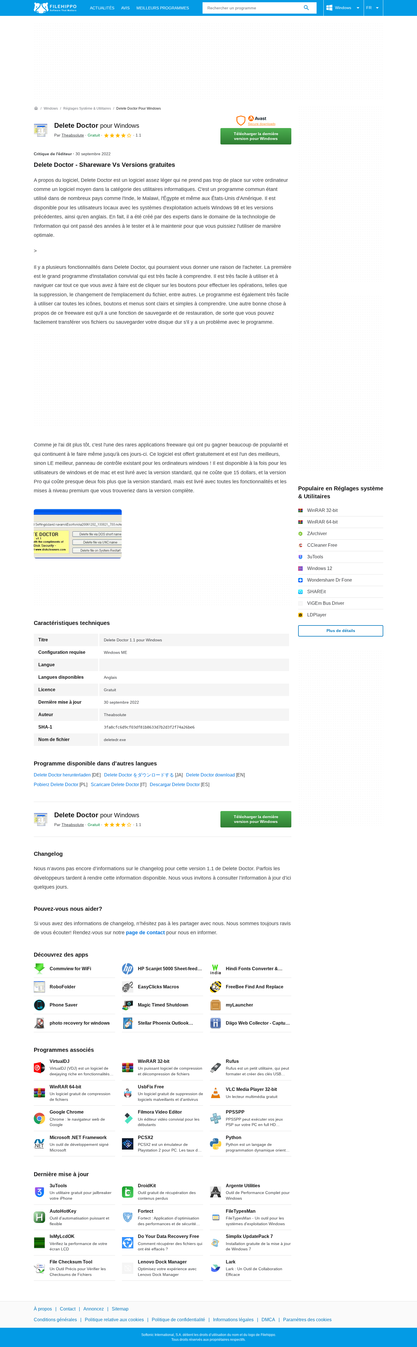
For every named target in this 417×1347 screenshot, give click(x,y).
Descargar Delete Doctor (175, 784)
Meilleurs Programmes (162, 8)
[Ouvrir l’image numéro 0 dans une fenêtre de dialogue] (78, 533)
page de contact (145, 932)
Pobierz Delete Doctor (56, 784)
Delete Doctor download (210, 775)
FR (369, 7)
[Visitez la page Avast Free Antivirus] (255, 121)
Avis (125, 8)
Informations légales (233, 1319)
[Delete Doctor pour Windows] (40, 130)
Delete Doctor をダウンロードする (139, 775)
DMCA (268, 1319)
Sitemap (120, 1308)
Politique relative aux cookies (114, 1319)
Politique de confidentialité (178, 1319)
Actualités (102, 8)
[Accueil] (36, 108)
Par (69, 135)
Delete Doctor (96, 125)
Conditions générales (55, 1319)
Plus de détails (341, 630)
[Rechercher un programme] (306, 8)
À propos (43, 1308)
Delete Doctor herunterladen (62, 775)
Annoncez (93, 1308)
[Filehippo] (55, 8)
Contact (67, 1308)
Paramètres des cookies (307, 1319)
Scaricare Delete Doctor (115, 784)
